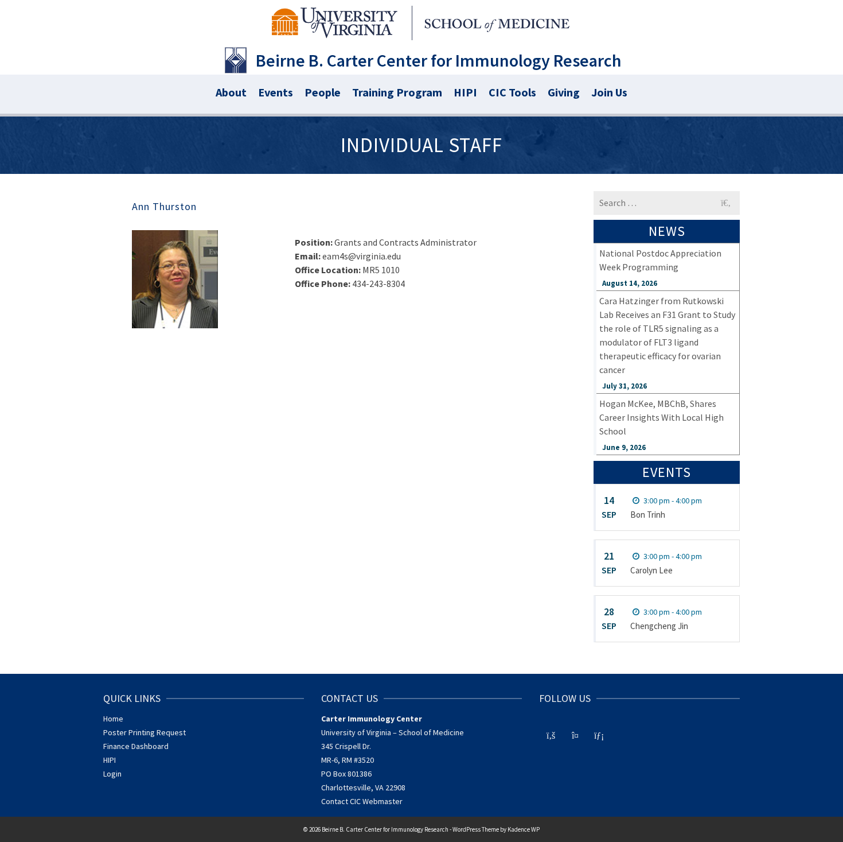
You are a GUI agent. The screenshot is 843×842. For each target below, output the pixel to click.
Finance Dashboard (136, 746)
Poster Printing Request (144, 732)
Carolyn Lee (651, 570)
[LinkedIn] (599, 734)
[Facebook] (551, 734)
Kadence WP (524, 829)
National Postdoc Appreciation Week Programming (660, 260)
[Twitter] (575, 734)
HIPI (109, 760)
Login (112, 774)
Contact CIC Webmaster (362, 801)
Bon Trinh (647, 514)
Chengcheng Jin (659, 625)
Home (113, 718)
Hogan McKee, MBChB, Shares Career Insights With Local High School (661, 417)
